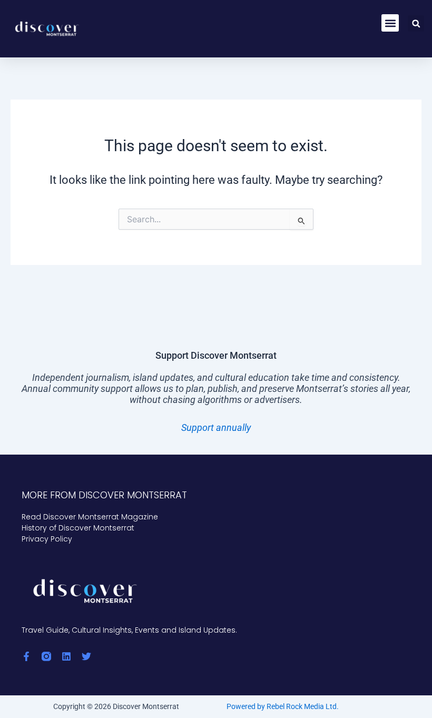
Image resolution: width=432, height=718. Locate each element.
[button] (390, 23)
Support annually (216, 427)
